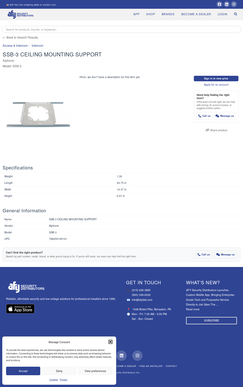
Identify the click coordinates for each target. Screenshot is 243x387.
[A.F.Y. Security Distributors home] (61, 287)
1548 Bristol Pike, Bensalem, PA (152, 309)
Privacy (63, 379)
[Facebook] (219, 4)
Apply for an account (216, 84)
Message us (227, 116)
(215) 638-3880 (139, 290)
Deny (59, 371)
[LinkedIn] (227, 4)
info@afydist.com (139, 300)
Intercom (37, 45)
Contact (171, 365)
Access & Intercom (15, 45)
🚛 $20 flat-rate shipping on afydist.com (31, 4)
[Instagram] (234, 4)
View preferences (95, 371)
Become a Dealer (125, 365)
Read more (193, 309)
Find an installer (151, 365)
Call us (206, 116)
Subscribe (211, 320)
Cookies (53, 379)
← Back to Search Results (20, 37)
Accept (23, 371)
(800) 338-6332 (141, 295)
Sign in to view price (216, 78)
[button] (110, 342)
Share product (218, 130)
